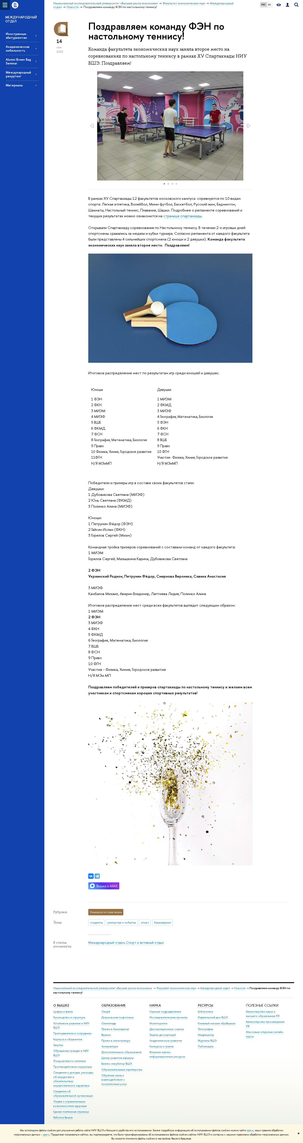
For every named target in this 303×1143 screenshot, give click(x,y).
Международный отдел (106, 942)
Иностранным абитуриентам (16, 36)
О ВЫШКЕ (61, 1005)
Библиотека (205, 1011)
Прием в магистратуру (115, 1040)
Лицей (105, 1011)
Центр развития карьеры (117, 1058)
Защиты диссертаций (163, 1035)
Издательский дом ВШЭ (213, 1017)
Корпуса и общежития (67, 1039)
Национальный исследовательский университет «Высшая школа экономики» (102, 988)
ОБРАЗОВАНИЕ (113, 1005)
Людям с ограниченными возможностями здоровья (70, 1104)
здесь (250, 1130)
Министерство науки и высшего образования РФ (263, 1014)
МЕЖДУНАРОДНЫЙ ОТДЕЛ (21, 19)
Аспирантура (109, 1046)
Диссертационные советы (167, 1029)
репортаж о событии (122, 922)
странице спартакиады (182, 215)
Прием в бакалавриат (115, 1029)
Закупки (58, 1045)
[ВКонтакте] (91, 876)
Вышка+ (106, 1035)
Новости (239, 988)
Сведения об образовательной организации (73, 1093)
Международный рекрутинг (18, 74)
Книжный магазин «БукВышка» (217, 1023)
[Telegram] (97, 876)
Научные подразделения (165, 1011)
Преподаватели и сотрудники (72, 1033)
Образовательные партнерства (121, 1069)
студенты (96, 922)
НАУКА (155, 1005)
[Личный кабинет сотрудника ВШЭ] (287, 5)
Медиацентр (206, 1035)
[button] (92, 125)
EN (269, 4)
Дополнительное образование (121, 1052)
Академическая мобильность (17, 48)
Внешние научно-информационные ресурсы (167, 1054)
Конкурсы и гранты (162, 1046)
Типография (205, 1029)
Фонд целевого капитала (69, 1061)
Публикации (205, 1046)
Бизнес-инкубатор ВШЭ (116, 1063)
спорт (145, 922)
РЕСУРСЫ (205, 1005)
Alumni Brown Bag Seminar (18, 61)
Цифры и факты (63, 1011)
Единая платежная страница (71, 1112)
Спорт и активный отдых (145, 942)
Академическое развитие (166, 1040)
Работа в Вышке (63, 1117)
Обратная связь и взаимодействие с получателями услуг (114, 1079)
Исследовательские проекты (168, 1017)
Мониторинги (158, 1023)
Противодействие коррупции (72, 1067)
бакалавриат (162, 922)
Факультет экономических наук (176, 988)
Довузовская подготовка (117, 1017)
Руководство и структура (69, 1017)
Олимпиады (108, 1023)
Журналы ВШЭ (207, 1040)
